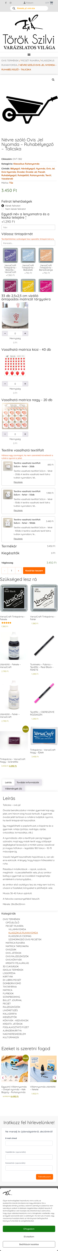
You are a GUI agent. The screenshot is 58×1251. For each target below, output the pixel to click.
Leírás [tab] (8, 782)
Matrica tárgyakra (17, 946)
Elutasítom (29, 1236)
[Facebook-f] (6, 3)
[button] (29, 54)
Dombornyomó (12, 983)
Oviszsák (11, 949)
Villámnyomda (17, 929)
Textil (48, 175)
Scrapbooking (11, 996)
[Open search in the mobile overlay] (29, 8)
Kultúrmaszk (11, 1037)
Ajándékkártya (12, 1030)
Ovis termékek (10, 60)
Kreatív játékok (13, 1023)
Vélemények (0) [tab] (13, 788)
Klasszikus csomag (19, 936)
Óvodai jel (31, 171)
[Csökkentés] (5, 333)
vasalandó (7, 178)
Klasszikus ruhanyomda (26, 163)
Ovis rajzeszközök (17, 956)
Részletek (18, 482)
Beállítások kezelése (29, 1244)
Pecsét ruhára (30, 60)
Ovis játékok (13, 953)
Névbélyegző (28, 168)
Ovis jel (50, 168)
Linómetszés (10, 1010)
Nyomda (40, 168)
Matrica (7, 990)
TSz (11, 182)
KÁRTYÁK (8, 976)
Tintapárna (10, 986)
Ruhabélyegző (9, 175)
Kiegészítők (10, 1017)
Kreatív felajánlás (17, 963)
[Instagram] (11, 3)
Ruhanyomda (37, 175)
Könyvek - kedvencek (16, 1020)
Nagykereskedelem (14, 1034)
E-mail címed (11, 1138)
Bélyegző (15, 168)
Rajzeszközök (11, 1007)
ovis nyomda (8, 171)
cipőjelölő (12, 922)
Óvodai (21, 171)
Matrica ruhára (15, 942)
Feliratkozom (44, 1176)
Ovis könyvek (14, 959)
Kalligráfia (10, 1013)
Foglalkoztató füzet (16, 1027)
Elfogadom (29, 1229)
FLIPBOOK (8, 993)
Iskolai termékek (13, 969)
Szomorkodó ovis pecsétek (25, 939)
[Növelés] (25, 333)
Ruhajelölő (23, 175)
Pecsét (41, 171)
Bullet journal (12, 1000)
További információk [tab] (28, 782)
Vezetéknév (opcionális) (15, 1152)
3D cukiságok (11, 966)
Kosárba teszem (34, 570)
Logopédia (9, 973)
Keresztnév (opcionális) (15, 1163)
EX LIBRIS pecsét (12, 980)
